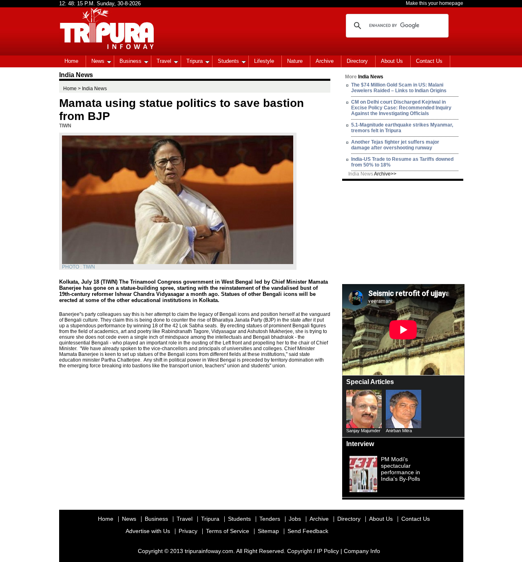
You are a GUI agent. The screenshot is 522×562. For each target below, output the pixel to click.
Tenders (269, 518)
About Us (392, 61)
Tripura (194, 61)
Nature (295, 61)
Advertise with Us (148, 531)
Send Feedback (308, 531)
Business (130, 61)
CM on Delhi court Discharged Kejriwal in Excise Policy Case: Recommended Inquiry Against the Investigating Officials (401, 107)
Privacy (188, 531)
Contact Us (429, 61)
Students (228, 61)
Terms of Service (227, 531)
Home (71, 61)
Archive (325, 61)
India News (372, 174)
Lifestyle (264, 61)
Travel (164, 61)
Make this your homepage (434, 3)
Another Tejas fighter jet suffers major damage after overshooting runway (395, 145)
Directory (357, 61)
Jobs (295, 518)
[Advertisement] (403, 232)
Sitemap (268, 531)
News (97, 61)
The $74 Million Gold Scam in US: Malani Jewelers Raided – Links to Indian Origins (399, 87)
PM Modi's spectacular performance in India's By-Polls (400, 469)
